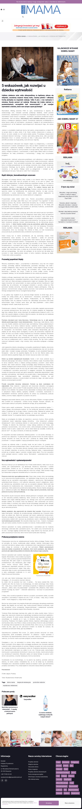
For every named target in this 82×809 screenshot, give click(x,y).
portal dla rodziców (39, 682)
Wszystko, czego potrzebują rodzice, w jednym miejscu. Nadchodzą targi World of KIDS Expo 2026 (68, 195)
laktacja (59, 790)
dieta (65, 769)
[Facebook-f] (2, 780)
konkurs (66, 793)
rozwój (59, 765)
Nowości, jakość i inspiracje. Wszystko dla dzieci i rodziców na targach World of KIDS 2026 (68, 205)
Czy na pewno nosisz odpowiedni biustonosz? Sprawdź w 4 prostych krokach (68, 220)
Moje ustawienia (69, 803)
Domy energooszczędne (35, 774)
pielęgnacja (74, 762)
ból (65, 790)
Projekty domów (33, 762)
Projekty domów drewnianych (37, 772)
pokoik (66, 765)
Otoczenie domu (33, 767)
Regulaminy (4, 766)
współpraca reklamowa (10, 685)
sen (71, 765)
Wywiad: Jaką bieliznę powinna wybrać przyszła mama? (68, 212)
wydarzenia (75, 793)
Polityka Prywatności (7, 763)
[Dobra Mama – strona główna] (41, 9)
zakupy (64, 776)
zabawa (71, 776)
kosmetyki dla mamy (63, 772)
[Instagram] (4, 9)
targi (71, 783)
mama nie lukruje (62, 783)
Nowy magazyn (33, 769)
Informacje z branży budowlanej (38, 777)
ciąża (58, 762)
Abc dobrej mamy (33, 779)
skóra (73, 772)
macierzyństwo (73, 790)
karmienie (66, 762)
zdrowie (59, 779)
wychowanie (73, 786)
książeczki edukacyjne (24, 682)
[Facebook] (1, 9)
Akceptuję (49, 803)
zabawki (59, 769)
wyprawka (67, 779)
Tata (58, 776)
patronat (59, 793)
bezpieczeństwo (62, 786)
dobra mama (11, 682)
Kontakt (3, 761)
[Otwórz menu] (2, 21)
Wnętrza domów (33, 764)
